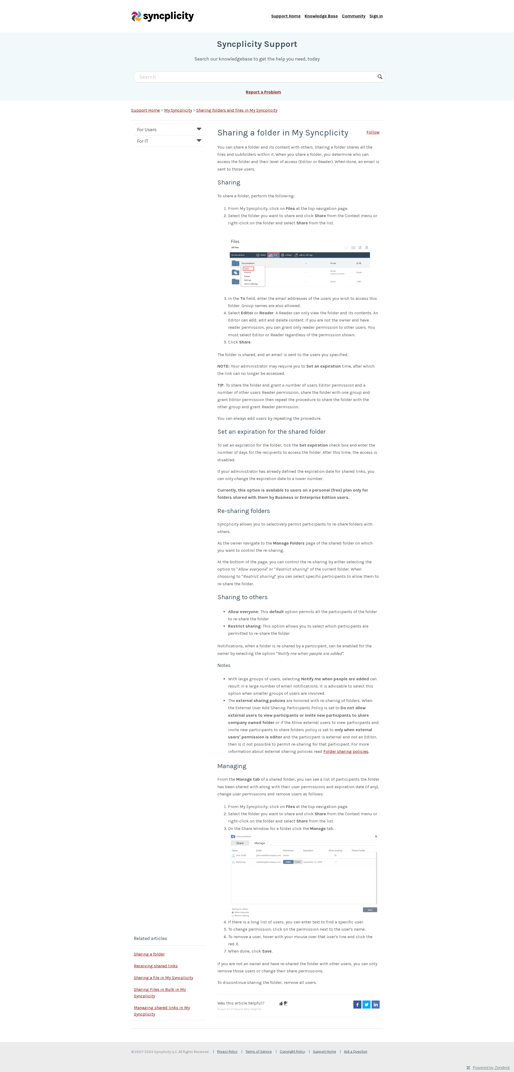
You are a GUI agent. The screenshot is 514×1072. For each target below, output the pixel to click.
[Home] (162, 16)
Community (353, 15)
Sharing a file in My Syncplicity (163, 977)
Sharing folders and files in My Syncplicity (236, 110)
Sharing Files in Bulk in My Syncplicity (160, 992)
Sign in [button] (376, 15)
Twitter (366, 1005)
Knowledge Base (321, 15)
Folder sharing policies (345, 751)
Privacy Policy (227, 1052)
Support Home (286, 15)
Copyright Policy (292, 1052)
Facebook (357, 1005)
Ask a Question (355, 1052)
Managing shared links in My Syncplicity (162, 1011)
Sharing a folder (149, 954)
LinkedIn (376, 1005)
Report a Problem (263, 92)
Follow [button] (373, 132)
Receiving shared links (156, 965)
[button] (281, 1003)
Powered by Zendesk (491, 1067)
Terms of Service (258, 1052)
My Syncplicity (178, 110)
